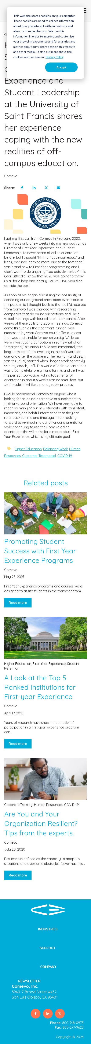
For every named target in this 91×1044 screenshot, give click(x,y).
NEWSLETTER (29, 981)
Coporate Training (18, 805)
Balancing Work (55, 449)
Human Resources (48, 805)
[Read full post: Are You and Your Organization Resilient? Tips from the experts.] (45, 779)
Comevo (10, 176)
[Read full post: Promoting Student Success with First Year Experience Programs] (45, 513)
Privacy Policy (54, 57)
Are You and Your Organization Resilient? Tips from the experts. (40, 823)
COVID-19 (64, 456)
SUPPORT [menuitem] (48, 948)
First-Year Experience (49, 664)
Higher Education (28, 449)
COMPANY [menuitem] (48, 967)
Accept (61, 67)
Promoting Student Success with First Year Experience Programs (40, 551)
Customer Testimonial (39, 456)
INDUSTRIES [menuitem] (48, 929)
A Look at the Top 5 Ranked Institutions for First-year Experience (40, 687)
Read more (18, 603)
